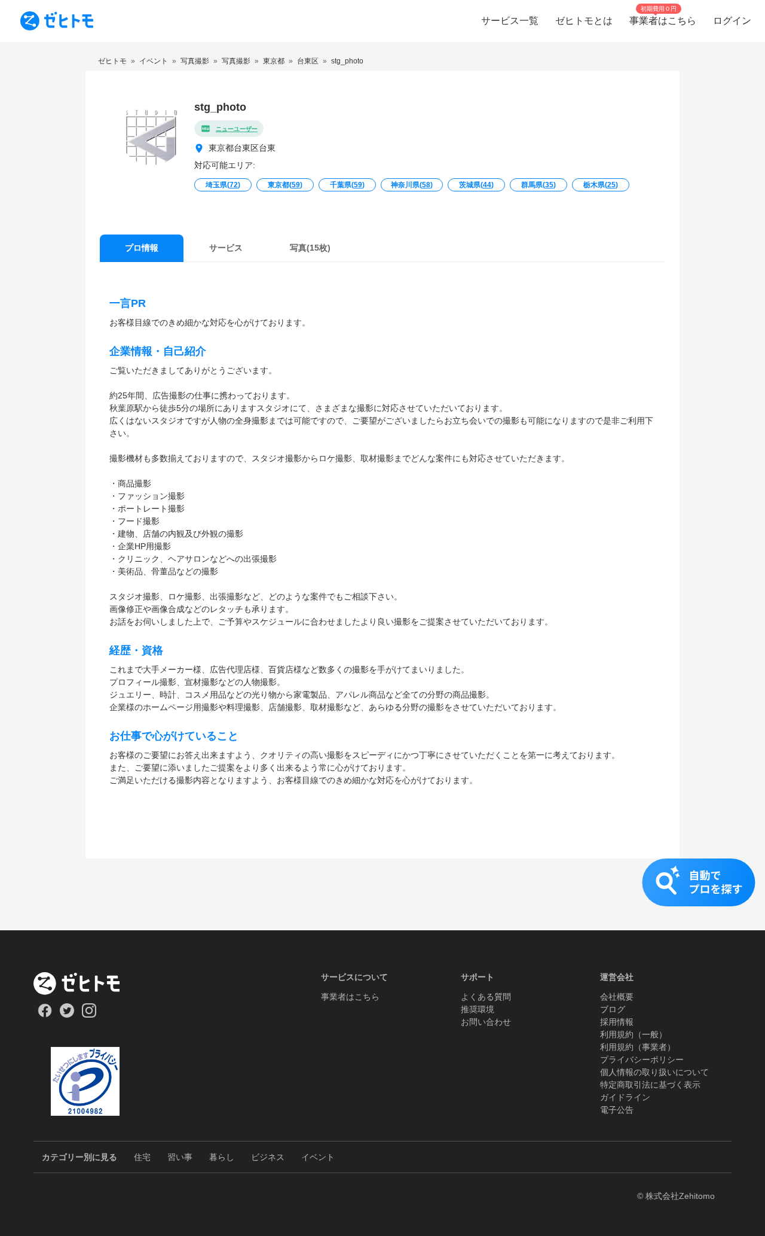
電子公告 (617, 1110)
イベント (318, 1157)
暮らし (221, 1157)
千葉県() (347, 185)
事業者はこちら (350, 996)
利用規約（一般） (633, 1034)
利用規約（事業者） (637, 1047)
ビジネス (267, 1157)
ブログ (612, 1009)
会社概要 (617, 996)
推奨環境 (477, 1009)
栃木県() (600, 185)
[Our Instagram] (89, 1014)
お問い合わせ (486, 1022)
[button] (382, 894)
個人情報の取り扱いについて (654, 1072)
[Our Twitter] (67, 1014)
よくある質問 (486, 996)
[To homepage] (57, 21)
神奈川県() (412, 185)
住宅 (142, 1157)
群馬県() (538, 185)
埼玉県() (223, 185)
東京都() (285, 185)
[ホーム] (85, 983)
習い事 (179, 1157)
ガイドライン (625, 1097)
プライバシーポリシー (642, 1059)
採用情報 (617, 1022)
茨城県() (476, 185)
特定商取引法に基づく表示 (650, 1084)
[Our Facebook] (44, 1014)
